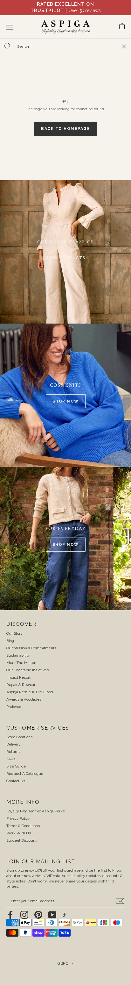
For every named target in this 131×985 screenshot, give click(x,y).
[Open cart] (122, 21)
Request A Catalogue (24, 767)
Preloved (13, 700)
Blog (10, 634)
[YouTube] (52, 908)
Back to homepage (65, 122)
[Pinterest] (38, 908)
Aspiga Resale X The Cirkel (29, 685)
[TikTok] (64, 908)
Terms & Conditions (23, 819)
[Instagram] (24, 908)
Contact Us (15, 774)
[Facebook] (10, 908)
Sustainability (18, 649)
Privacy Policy (18, 812)
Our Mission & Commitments (31, 641)
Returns (13, 745)
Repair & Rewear (20, 678)
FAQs (10, 752)
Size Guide (16, 760)
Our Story (14, 627)
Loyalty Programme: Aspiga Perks (35, 805)
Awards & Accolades (23, 693)
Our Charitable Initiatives (27, 663)
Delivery (13, 738)
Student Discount (21, 834)
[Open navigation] (9, 21)
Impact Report (18, 671)
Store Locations (19, 730)
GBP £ (63, 957)
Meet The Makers (21, 656)
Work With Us (18, 826)
